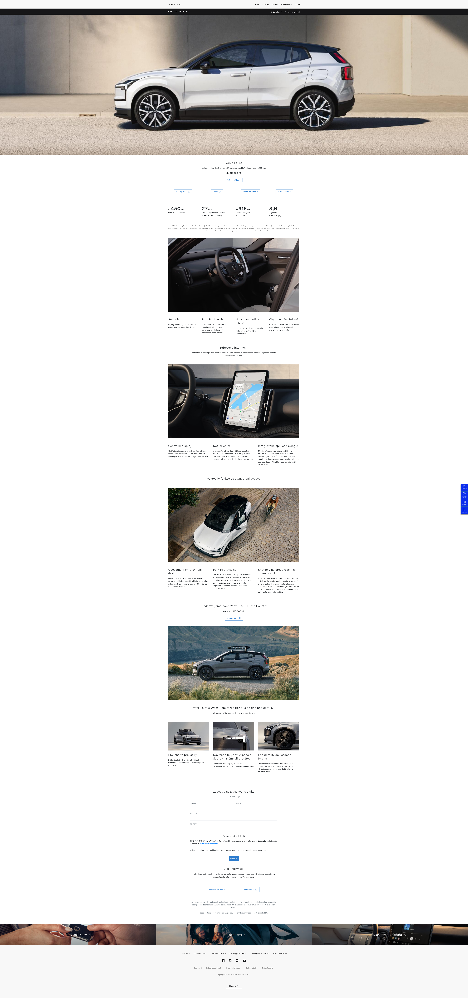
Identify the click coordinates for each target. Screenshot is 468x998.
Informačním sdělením (209, 843)
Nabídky (265, 4)
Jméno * (193, 803)
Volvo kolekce (278, 953)
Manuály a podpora (388, 934)
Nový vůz (464, 504)
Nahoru (233, 986)
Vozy (257, 4)
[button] (275, 12)
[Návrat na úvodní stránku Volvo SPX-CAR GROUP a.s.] (174, 4)
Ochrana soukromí (213, 968)
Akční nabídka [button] (233, 180)
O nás (297, 4)
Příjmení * (240, 803)
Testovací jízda (464, 496)
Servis (275, 4)
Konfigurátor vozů (259, 953)
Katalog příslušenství (237, 953)
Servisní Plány (77, 934)
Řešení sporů (267, 968)
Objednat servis (464, 489)
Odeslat (233, 858)
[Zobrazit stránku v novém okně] (223, 960)
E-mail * (193, 813)
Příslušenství (286, 4)
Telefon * (193, 824)
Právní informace (233, 968)
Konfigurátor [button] (233, 618)
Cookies (197, 968)
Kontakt (464, 512)
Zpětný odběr (251, 968)
